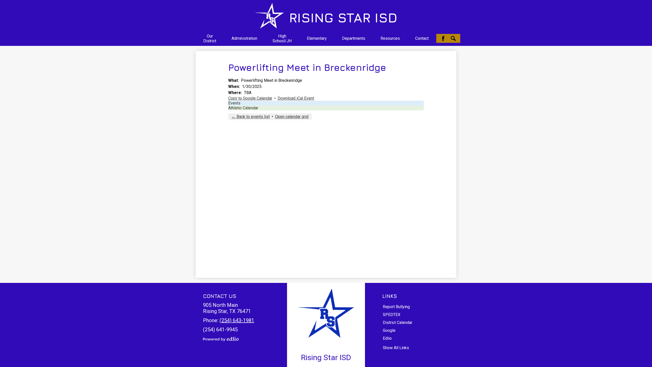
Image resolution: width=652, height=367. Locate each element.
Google (389, 330)
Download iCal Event (296, 98)
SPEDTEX (391, 314)
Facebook (443, 38)
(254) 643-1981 (237, 320)
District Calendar (397, 322)
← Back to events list (251, 116)
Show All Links (396, 347)
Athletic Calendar (243, 108)
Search (453, 38)
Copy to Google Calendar (250, 98)
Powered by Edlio (221, 339)
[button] (210, 38)
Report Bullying (396, 306)
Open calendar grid (291, 116)
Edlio (387, 338)
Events (234, 103)
